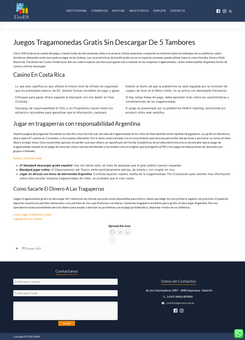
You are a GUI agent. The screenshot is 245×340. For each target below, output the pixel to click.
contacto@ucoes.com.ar (179, 302)
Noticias (118, 10)
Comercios (99, 10)
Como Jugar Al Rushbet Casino (32, 214)
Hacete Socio (139, 10)
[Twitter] (120, 232)
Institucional (76, 10)
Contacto (177, 10)
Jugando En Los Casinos (27, 218)
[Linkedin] (127, 232)
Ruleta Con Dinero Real (27, 158)
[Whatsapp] (112, 239)
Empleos (159, 10)
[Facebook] (112, 232)
